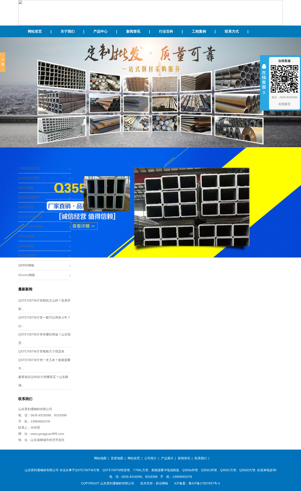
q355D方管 (26, 207)
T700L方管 (140, 470)
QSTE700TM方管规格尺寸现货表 (41, 351)
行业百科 (166, 31)
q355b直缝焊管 (28, 197)
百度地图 (117, 458)
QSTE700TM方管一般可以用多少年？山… (44, 322)
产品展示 (167, 458)
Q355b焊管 (190, 470)
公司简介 (150, 458)
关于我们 (68, 31)
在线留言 (284, 104)
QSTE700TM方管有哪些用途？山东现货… (44, 339)
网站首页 (35, 31)
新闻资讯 (133, 31)
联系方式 (232, 31)
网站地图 (100, 458)
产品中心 (100, 31)
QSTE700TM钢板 (30, 226)
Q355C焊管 (209, 470)
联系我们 (201, 458)
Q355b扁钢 (26, 246)
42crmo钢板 (26, 275)
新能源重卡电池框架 (165, 470)
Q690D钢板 (26, 265)
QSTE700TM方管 (30, 217)
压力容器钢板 (27, 255)
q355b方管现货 (28, 178)
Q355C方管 (228, 470)
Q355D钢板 (26, 236)
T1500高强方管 (29, 168)
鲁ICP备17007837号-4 (204, 483)
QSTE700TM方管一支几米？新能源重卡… (44, 364)
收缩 (264, 82)
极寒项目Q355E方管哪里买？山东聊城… (43, 381)
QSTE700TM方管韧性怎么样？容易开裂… (44, 305)
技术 (143, 483)
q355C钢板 (26, 187)
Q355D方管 (247, 470)
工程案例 (199, 31)
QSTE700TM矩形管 (116, 470)
